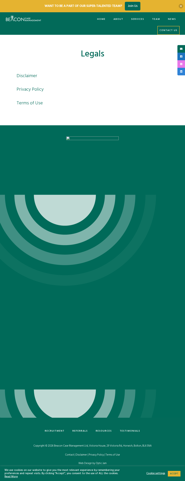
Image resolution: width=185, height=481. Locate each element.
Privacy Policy (30, 89)
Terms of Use (30, 103)
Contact (69, 455)
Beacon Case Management (23, 19)
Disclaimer (27, 76)
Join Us (132, 6)
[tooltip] (181, 49)
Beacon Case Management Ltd (71, 446)
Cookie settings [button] (155, 473)
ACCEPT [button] (174, 474)
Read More (11, 476)
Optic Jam (101, 463)
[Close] (181, 6)
